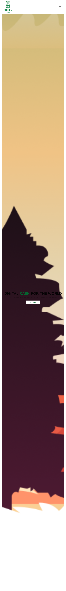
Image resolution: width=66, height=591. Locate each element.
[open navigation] (60, 7)
